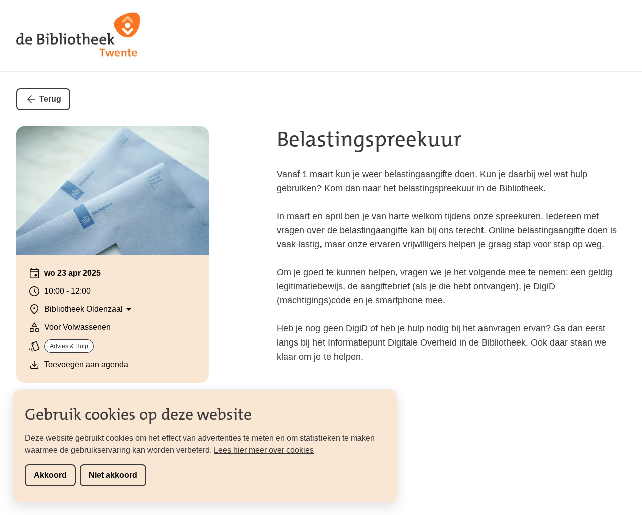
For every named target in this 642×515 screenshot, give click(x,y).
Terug (50, 99)
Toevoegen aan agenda (86, 364)
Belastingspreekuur (369, 139)
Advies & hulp (69, 346)
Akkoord (50, 475)
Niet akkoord (113, 475)
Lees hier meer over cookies (264, 450)
